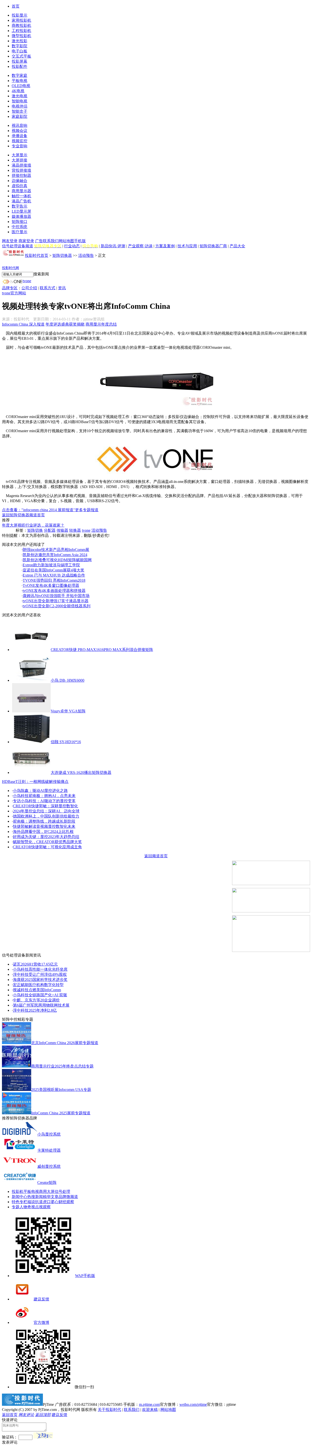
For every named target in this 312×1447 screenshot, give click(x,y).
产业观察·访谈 (140, 246)
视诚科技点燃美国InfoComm (37, 990)
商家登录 (26, 241)
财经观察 (66, 1202)
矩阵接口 (19, 222)
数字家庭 (19, 75)
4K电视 (18, 91)
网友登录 (10, 241)
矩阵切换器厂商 (213, 246)
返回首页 (10, 1415)
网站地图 (66, 241)
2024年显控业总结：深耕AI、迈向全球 (46, 811)
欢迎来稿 (150, 1409)
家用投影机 (21, 20)
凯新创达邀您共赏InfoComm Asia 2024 (55, 555)
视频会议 (19, 131)
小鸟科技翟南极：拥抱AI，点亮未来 (44, 796)
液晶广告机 (21, 201)
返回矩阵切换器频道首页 (23, 515)
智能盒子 (19, 111)
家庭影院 (19, 116)
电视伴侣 (19, 106)
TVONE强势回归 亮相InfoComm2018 (54, 580)
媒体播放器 (21, 216)
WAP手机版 (85, 1276)
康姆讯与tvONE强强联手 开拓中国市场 (56, 596)
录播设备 (19, 136)
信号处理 (62, 1191)
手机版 (80, 241)
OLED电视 (21, 86)
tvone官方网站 (14, 293)
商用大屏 (47, 1191)
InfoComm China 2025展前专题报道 (60, 1113)
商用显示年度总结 (101, 324)
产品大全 (237, 246)
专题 (16, 1207)
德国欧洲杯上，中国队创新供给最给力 (46, 816)
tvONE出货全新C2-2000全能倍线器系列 (56, 606)
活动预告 (86, 255)
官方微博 (41, 1322)
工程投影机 (21, 31)
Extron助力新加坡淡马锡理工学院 (51, 565)
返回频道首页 (156, 856)
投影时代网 (10, 268)
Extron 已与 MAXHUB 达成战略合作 (54, 575)
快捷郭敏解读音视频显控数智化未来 (44, 826)
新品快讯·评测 (113, 246)
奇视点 (33, 1207)
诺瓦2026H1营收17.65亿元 (35, 964)
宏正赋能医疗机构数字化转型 (38, 985)
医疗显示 (19, 232)
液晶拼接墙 (21, 165)
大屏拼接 (19, 160)
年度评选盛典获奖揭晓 (65, 324)
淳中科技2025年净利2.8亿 (35, 1010)
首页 (16, 6)
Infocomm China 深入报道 (23, 324)
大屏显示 (19, 155)
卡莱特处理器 (49, 1150)
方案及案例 (165, 246)
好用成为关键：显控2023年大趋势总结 (46, 837)
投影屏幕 (19, 61)
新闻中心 (19, 1197)
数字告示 (19, 206)
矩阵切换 (35, 530)
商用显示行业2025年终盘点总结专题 (62, 1066)
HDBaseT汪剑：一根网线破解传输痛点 (35, 781)
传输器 (62, 530)
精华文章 (50, 1197)
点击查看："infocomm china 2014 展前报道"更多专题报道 (50, 510)
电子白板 (19, 51)
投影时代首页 (36, 255)
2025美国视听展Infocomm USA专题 (61, 1090)
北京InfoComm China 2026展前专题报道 (64, 1043)
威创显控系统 (49, 1166)
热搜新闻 (35, 1197)
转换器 (75, 530)
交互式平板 (21, 56)
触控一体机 (21, 196)
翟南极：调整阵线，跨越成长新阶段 (44, 821)
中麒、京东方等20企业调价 (36, 1000)
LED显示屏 (21, 211)
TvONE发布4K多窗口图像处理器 (51, 585)
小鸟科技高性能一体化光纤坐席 (40, 969)
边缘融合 (19, 181)
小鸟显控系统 (49, 1134)
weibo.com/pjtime (193, 1404)
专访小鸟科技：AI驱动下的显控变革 (44, 801)
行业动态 (72, 246)
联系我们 (50, 241)
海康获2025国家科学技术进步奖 (40, 980)
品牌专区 (10, 288)
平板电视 (19, 81)
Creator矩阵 (47, 1182)
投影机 (17, 1191)
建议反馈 (41, 1299)
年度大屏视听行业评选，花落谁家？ (33, 525)
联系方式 (47, 288)
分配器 (50, 530)
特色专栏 (19, 1202)
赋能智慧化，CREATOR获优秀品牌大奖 (47, 842)
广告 (39, 241)
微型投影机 (21, 36)
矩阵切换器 (62, 255)
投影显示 (19, 15)
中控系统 (19, 227)
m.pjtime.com (149, 1404)
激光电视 (19, 96)
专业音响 (19, 146)
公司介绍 (29, 288)
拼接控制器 (21, 175)
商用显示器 (21, 191)
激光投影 (19, 41)
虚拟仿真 (19, 186)
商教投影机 (21, 25)
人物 (23, 1207)
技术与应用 (187, 246)
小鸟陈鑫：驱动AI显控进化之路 (40, 790)
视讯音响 (19, 125)
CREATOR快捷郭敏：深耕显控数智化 (45, 806)
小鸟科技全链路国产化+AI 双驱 (40, 995)
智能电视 (19, 101)
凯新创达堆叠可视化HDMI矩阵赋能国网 (57, 560)
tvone (27, 281)
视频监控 (19, 141)
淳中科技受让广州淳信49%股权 (40, 974)
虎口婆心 (50, 1202)
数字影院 (19, 46)
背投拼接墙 (21, 170)
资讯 (62, 288)
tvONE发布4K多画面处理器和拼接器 (54, 591)
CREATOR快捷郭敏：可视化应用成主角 (47, 847)
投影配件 (19, 66)
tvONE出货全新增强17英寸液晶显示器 (55, 601)
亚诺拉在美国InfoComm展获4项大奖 (53, 570)
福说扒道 (35, 1202)
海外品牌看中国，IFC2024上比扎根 (43, 831)
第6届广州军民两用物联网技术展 (41, 1005)
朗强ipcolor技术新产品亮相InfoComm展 (56, 550)
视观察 (45, 1207)
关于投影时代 (109, 1409)
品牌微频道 (68, 1197)
